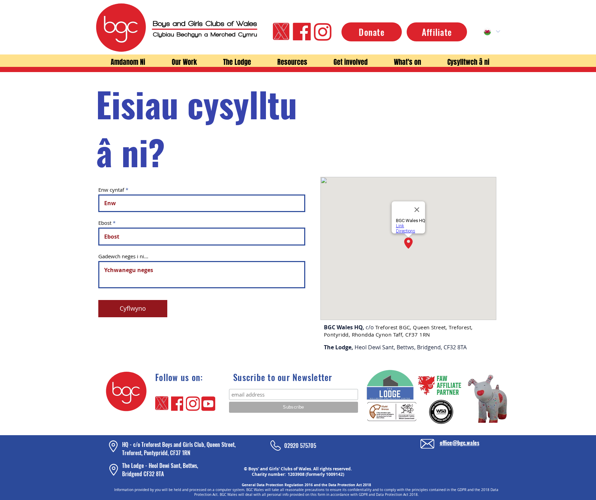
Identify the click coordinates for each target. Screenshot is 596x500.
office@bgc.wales (459, 443)
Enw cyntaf (111, 189)
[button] (127, 62)
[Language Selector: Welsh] (491, 31)
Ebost (104, 223)
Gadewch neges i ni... (123, 256)
